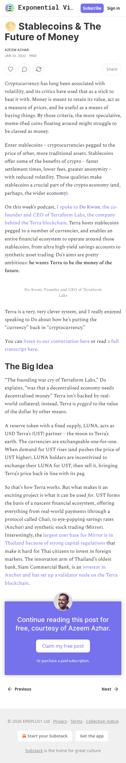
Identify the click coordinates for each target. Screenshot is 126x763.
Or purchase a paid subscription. (63, 660)
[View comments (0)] (24, 69)
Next (106, 689)
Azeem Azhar (17, 50)
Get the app (92, 736)
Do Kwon (89, 207)
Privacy (60, 721)
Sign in (113, 8)
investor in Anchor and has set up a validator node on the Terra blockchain (61, 575)
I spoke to (68, 207)
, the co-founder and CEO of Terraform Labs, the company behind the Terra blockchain (61, 215)
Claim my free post (63, 645)
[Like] (10, 69)
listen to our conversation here (56, 341)
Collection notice (102, 721)
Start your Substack (48, 736)
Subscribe (92, 8)
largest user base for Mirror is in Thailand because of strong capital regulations (59, 539)
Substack (34, 750)
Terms (77, 721)
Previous (23, 689)
